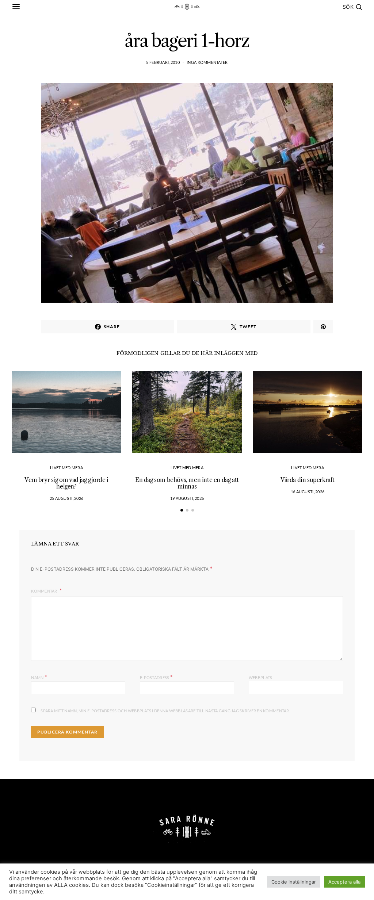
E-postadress (156, 676)
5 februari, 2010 (162, 62)
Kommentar (44, 591)
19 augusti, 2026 (187, 498)
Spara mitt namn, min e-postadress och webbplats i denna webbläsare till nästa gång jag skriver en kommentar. (165, 710)
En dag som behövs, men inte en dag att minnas (187, 483)
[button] (181, 510)
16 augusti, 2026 (307, 491)
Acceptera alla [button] (344, 882)
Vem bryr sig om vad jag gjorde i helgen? (66, 483)
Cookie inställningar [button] (293, 882)
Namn (39, 676)
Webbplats (260, 677)
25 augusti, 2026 (66, 498)
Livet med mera (66, 467)
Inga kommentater (207, 62)
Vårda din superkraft (307, 479)
